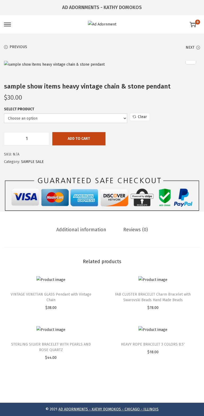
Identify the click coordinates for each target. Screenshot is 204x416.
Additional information (81, 230)
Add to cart (79, 138)
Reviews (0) (135, 230)
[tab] (81, 229)
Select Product (19, 109)
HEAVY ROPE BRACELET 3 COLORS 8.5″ (153, 344)
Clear (142, 117)
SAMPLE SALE (32, 161)
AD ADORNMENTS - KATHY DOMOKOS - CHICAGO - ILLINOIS (108, 409)
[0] (193, 24)
